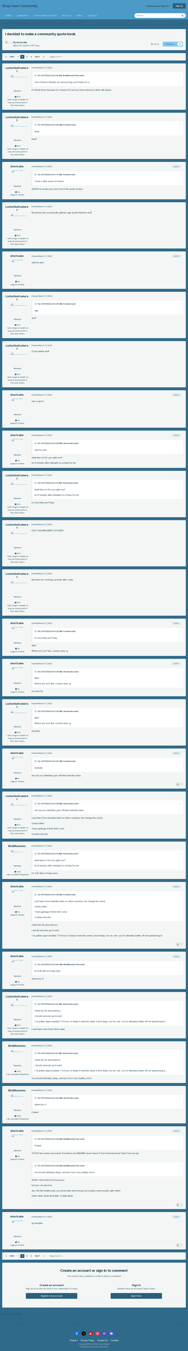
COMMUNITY (23, 15)
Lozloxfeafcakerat (17, 69)
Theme (73, 1340)
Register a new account (51, 1296)
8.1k (18, 97)
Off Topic (35, 45)
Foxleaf (67, 125)
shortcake (21, 42)
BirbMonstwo (17, 846)
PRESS (79, 15)
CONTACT (92, 15)
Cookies (115, 1340)
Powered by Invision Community (94, 1347)
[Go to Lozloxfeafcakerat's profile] (17, 81)
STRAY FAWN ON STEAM (45, 15)
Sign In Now (136, 1296)
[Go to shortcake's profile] (8, 44)
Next (37, 57)
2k (18, 192)
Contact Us (102, 1340)
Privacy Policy (87, 1340)
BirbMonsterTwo (71, 75)
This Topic (170, 15)
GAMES (8, 15)
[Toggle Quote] (36, 75)
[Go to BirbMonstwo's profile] (17, 856)
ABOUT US (66, 15)
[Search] (182, 15)
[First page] (6, 57)
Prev (12, 57)
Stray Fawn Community (20, 6)
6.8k (18, 871)
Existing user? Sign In (158, 6)
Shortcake (68, 443)
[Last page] (44, 57)
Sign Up (179, 6)
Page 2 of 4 (55, 57)
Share (156, 44)
